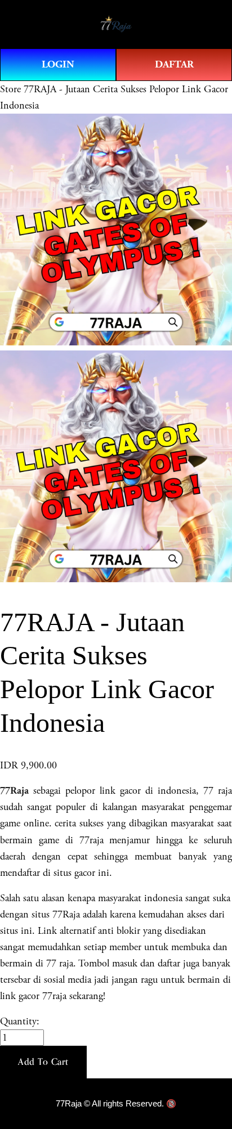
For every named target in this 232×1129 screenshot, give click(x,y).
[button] (43, 1062)
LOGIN (58, 64)
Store (10, 89)
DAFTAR (174, 64)
